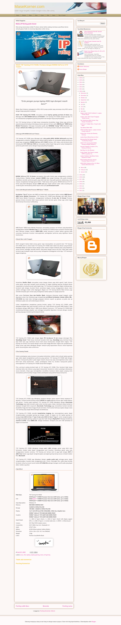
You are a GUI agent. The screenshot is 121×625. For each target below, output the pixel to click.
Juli (82, 104)
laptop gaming (35, 555)
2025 (80, 80)
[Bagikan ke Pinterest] (37, 552)
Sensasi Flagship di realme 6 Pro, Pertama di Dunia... (89, 147)
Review (24, 15)
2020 (80, 91)
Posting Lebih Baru (22, 606)
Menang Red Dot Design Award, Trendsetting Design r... (88, 140)
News (30, 15)
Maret (82, 167)
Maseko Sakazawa (84, 66)
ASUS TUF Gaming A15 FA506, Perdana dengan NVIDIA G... (88, 143)
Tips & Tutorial (61, 15)
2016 (80, 181)
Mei (82, 109)
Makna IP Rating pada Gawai (26, 24)
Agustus (83, 102)
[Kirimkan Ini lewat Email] (30, 552)
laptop (28, 555)
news (41, 555)
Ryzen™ (34, 499)
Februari (83, 169)
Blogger (94, 621)
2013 (80, 188)
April (82, 111)
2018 (80, 177)
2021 (80, 89)
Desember (84, 93)
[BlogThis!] (32, 552)
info (25, 555)
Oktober (83, 97)
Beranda (46, 606)
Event (42, 15)
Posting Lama (67, 606)
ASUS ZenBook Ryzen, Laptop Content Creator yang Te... (90, 130)
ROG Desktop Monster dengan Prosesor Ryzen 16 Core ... (88, 160)
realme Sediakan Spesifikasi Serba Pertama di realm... (89, 156)
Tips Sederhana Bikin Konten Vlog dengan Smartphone (89, 121)
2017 (80, 179)
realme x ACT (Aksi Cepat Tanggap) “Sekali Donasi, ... (89, 117)
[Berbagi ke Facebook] (35, 552)
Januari (83, 172)
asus (21, 555)
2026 (80, 77)
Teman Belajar (83, 69)
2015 (80, 183)
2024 (80, 82)
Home (17, 15)
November (84, 95)
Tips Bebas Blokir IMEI (86, 127)
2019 (80, 174)
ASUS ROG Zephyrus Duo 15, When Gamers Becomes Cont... (90, 164)
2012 (80, 190)
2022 (80, 86)
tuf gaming (47, 555)
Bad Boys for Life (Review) (87, 150)
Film (48, 15)
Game (53, 15)
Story (36, 15)
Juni (82, 106)
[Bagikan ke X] (33, 552)
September (84, 100)
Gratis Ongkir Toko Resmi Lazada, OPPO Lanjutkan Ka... (89, 153)
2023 (80, 84)
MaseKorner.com (29, 6)
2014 (80, 186)
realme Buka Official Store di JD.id (89, 137)
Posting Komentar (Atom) (47, 611)
